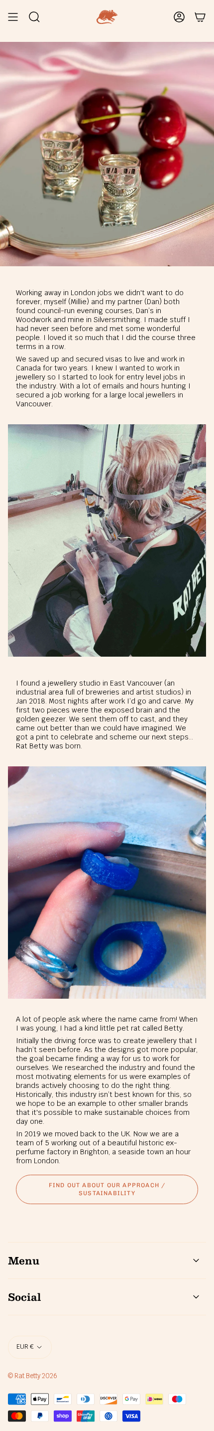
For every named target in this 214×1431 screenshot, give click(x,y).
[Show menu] (13, 16)
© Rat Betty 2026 (32, 1376)
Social (24, 1296)
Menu (23, 1260)
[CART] (200, 16)
